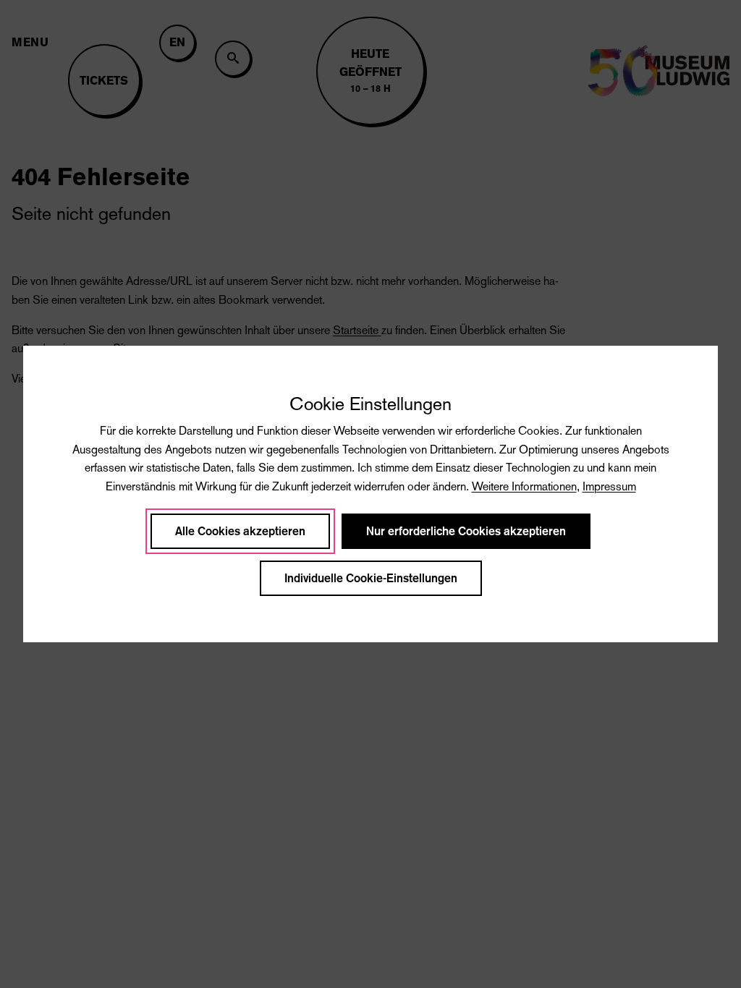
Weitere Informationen (524, 486)
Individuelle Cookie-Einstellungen (370, 578)
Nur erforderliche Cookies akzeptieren (466, 531)
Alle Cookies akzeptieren (240, 531)
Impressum (609, 486)
